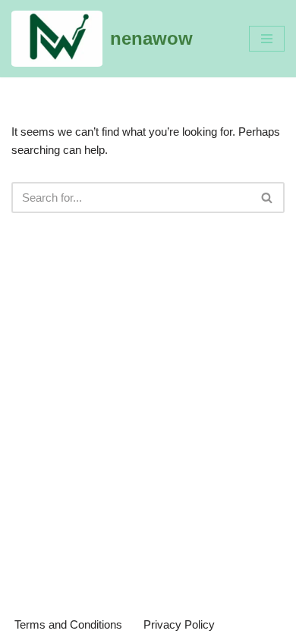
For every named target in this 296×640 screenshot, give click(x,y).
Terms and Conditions (68, 624)
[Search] (267, 197)
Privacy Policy (179, 624)
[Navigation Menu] (267, 39)
